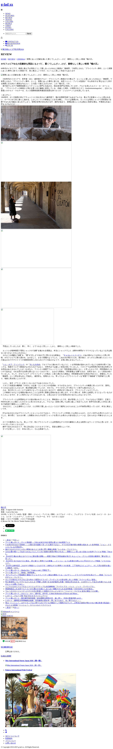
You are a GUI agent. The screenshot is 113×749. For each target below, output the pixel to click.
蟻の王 (3, 507)
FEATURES (9, 16)
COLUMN (9, 21)
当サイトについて (12, 736)
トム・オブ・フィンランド (13, 364)
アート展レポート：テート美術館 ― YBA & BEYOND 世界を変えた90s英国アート (37, 542)
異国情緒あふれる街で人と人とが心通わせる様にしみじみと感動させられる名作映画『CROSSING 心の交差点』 (49, 589)
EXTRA (8, 27)
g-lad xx (7, 4)
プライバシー (10, 741)
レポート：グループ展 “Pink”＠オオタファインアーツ (26, 596)
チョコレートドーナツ (72, 355)
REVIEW (8, 18)
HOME (3, 59)
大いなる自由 (35, 364)
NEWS (7, 14)
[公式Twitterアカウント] (6, 732)
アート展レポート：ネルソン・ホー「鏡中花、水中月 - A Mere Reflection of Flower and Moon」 (42, 593)
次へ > (16, 540)
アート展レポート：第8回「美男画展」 (20, 573)
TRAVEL (8, 19)
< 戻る (7, 540)
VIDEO (8, 25)
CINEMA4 (21, 59)
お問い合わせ (10, 743)
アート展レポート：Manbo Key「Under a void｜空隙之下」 (28, 570)
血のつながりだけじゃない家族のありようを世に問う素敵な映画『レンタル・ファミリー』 (41, 549)
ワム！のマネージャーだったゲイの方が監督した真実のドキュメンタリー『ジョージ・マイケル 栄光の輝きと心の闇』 (52, 591)
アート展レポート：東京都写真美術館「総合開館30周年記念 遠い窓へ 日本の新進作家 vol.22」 (44, 598)
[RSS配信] (6, 730)
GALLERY (9, 29)
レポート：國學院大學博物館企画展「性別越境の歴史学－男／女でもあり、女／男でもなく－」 (43, 600)
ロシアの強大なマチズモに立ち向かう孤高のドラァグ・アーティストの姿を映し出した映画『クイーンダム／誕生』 (51, 579)
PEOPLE (8, 23)
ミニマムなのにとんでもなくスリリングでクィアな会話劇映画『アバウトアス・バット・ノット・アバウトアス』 (50, 586)
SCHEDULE (7, 647)
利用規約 (8, 738)
